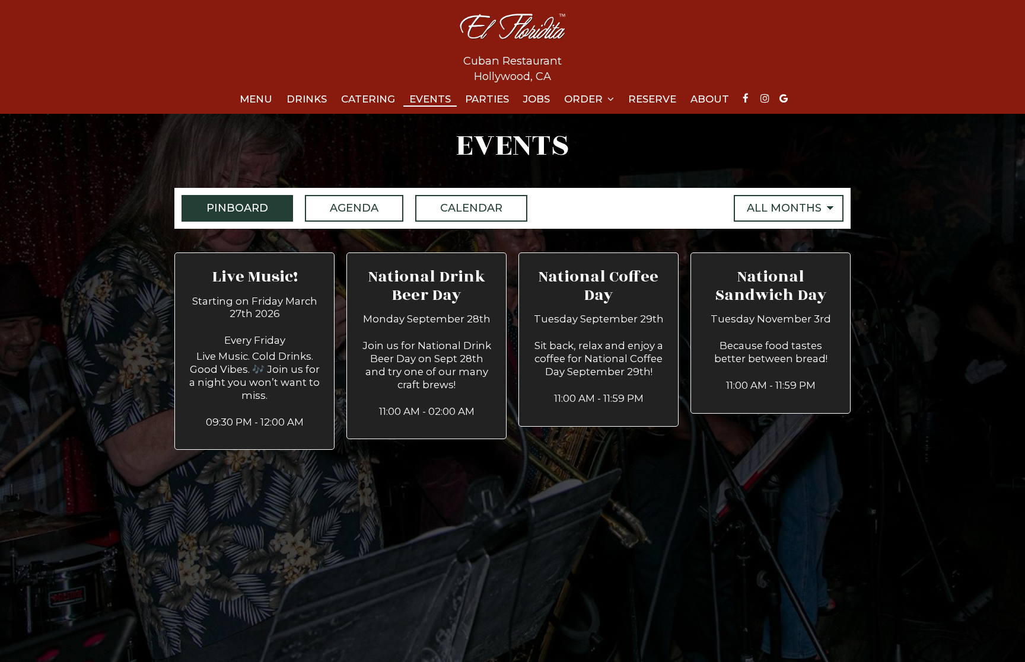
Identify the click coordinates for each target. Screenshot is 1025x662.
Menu (256, 99)
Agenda (341, 208)
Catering (368, 99)
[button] (254, 351)
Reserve (652, 99)
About (709, 99)
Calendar (458, 208)
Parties (487, 99)
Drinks (307, 99)
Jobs (536, 99)
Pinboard (225, 208)
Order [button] (585, 99)
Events (430, 99)
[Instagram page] (764, 98)
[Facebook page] (745, 98)
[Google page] (783, 98)
